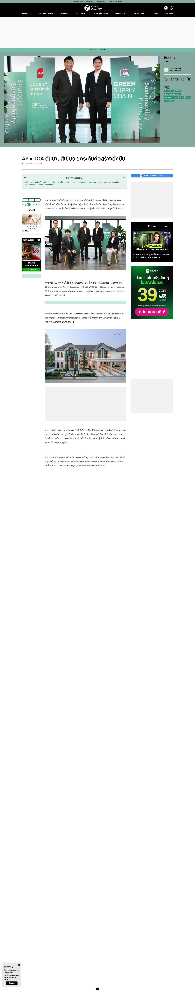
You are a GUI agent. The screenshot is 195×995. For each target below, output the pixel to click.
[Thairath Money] (93, 8)
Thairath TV (110, 1)
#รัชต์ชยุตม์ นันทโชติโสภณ (172, 94)
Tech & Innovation (100, 13)
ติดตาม (33, 269)
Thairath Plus (89, 1)
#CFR (188, 97)
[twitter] (172, 79)
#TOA (178, 91)
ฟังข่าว (37, 205)
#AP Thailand (169, 91)
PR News (169, 13)
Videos (155, 13)
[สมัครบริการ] (152, 292)
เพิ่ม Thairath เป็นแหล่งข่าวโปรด (153, 175)
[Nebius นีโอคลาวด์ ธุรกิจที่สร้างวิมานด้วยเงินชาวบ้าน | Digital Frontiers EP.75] (152, 241)
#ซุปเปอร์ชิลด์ (169, 101)
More (166, 227)
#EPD (181, 97)
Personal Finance (46, 13)
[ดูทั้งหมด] (38, 239)
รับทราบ (12, 983)
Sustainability (120, 13)
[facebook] (166, 79)
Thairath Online (78, 1)
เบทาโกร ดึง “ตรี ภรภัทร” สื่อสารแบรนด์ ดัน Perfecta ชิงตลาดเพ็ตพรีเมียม (31, 229)
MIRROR (119, 1)
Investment (26, 13)
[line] (177, 79)
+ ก (37, 200)
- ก (25, 200)
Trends (103, 50)
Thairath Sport (100, 1)
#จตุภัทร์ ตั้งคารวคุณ (171, 97)
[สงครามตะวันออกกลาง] (31, 251)
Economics (80, 13)
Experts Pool (139, 13)
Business (64, 13)
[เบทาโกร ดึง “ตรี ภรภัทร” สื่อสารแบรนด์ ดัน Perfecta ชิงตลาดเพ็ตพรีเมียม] (31, 219)
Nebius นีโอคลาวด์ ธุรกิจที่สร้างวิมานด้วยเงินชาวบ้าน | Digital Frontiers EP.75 (151, 255)
